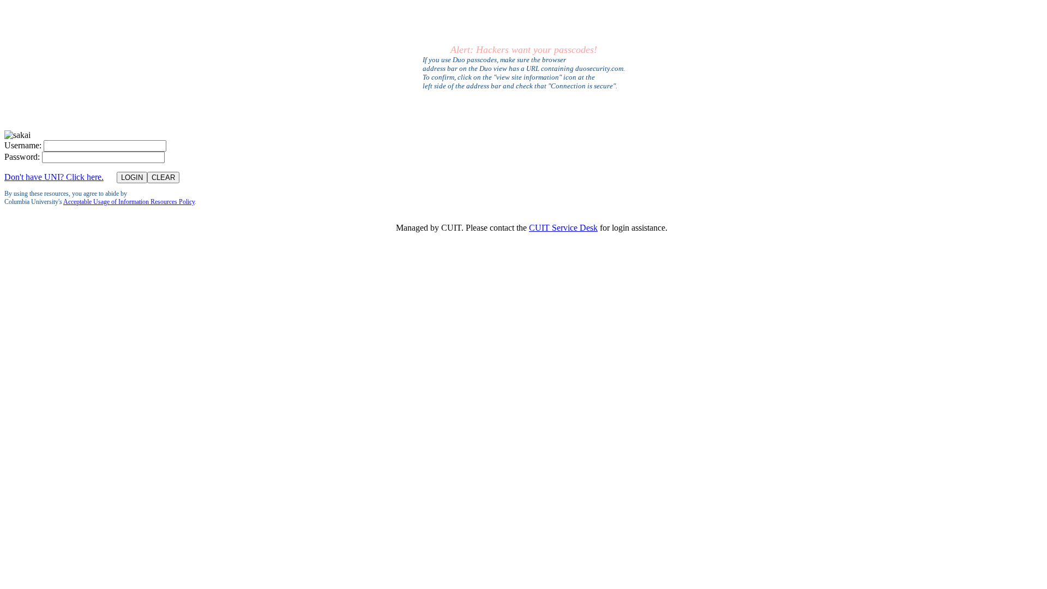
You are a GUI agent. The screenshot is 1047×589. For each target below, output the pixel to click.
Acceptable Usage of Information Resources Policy (129, 202)
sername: (22, 145)
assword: (22, 156)
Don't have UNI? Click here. (54, 177)
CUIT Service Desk (563, 227)
